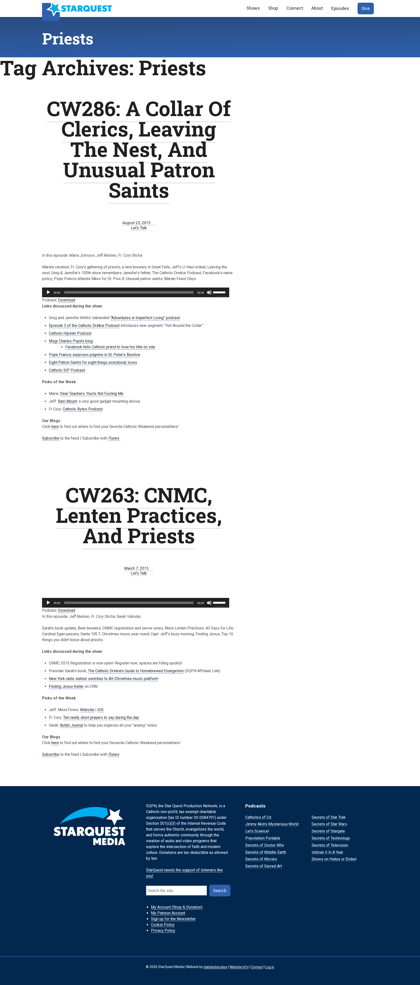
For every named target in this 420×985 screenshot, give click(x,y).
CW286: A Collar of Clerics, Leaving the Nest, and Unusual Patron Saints (139, 149)
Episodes (340, 8)
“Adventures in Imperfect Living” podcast (145, 317)
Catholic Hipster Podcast (70, 333)
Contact (257, 967)
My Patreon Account (168, 913)
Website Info (239, 967)
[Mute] (209, 292)
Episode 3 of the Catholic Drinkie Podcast (84, 325)
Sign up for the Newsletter (173, 919)
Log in (269, 967)
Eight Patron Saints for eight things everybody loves (93, 362)
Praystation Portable (262, 838)
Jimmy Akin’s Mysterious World (272, 824)
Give (365, 8)
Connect (295, 8)
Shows (253, 8)
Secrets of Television (330, 845)
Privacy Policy (163, 930)
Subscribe (50, 438)
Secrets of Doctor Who (264, 845)
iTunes (113, 438)
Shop (273, 8)
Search (220, 890)
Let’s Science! (257, 831)
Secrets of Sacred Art (263, 866)
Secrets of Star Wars (329, 824)
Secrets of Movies (261, 859)
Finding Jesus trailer (66, 686)
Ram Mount (67, 401)
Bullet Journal (71, 725)
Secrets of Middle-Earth (265, 852)
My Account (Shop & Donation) (176, 907)
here (55, 426)
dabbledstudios (215, 967)
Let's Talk (139, 228)
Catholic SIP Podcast (67, 370)
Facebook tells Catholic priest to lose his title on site (110, 347)
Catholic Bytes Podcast (83, 409)
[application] (135, 292)
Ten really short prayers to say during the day (101, 717)
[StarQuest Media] (77, 8)
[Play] (48, 292)
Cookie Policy (163, 924)
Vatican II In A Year (327, 852)
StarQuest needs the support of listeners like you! (184, 873)
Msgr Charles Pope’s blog (71, 341)
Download (66, 300)
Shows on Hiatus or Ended (334, 859)
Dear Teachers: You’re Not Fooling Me (92, 393)
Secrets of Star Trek (329, 817)
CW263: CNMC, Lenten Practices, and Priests (139, 515)
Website (87, 709)
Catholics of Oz (258, 817)
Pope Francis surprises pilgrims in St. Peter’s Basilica (94, 354)
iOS (100, 709)
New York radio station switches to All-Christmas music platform (103, 678)
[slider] (220, 292)
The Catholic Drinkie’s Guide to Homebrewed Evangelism (136, 671)
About (317, 8)
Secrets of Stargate (328, 831)
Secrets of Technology (331, 838)
